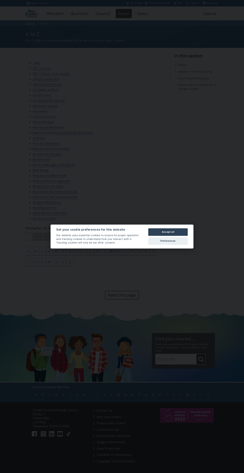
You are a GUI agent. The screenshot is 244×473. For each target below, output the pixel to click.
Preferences (168, 240)
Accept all (168, 231)
